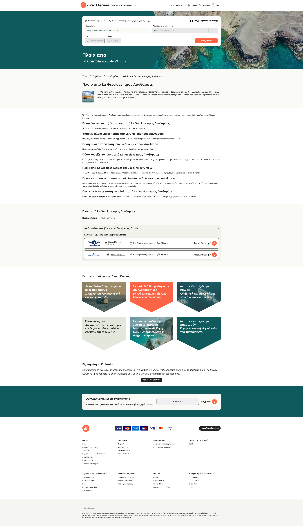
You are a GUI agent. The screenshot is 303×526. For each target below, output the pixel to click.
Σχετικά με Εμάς (88, 477)
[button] (151, 228)
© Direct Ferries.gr (88, 508)
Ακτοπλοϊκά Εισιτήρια (90, 464)
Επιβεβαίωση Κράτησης (162, 447)
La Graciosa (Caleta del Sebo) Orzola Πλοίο (105, 235)
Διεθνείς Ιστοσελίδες (89, 487)
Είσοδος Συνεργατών (125, 481)
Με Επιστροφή (93, 21)
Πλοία (191, 487)
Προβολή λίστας (89, 218)
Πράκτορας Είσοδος (125, 484)
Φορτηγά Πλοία (123, 447)
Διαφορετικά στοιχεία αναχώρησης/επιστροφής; (131, 21)
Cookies (156, 477)
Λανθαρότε (112, 76)
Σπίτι (84, 76)
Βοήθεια (192, 444)
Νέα (83, 484)
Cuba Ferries (193, 477)
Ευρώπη (96, 76)
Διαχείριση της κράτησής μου (164, 444)
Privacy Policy (158, 481)
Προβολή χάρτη (108, 218)
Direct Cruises (194, 481)
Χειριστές (85, 450)
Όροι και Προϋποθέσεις (162, 487)
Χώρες (84, 444)
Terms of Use (158, 484)
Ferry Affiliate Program (126, 477)
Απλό (105, 21)
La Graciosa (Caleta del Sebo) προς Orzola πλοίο (106, 173)
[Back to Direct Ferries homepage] (94, 5)
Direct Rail (193, 484)
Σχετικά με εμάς (88, 490)
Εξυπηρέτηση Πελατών (90, 447)
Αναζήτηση (206, 40)
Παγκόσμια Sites (88, 481)
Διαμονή (121, 444)
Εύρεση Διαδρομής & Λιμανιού (93, 454)
